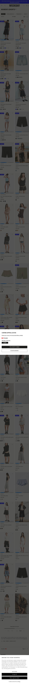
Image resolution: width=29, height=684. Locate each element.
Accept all (14, 674)
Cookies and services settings (14, 681)
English (5, 342)
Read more (14, 671)
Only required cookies (14, 677)
